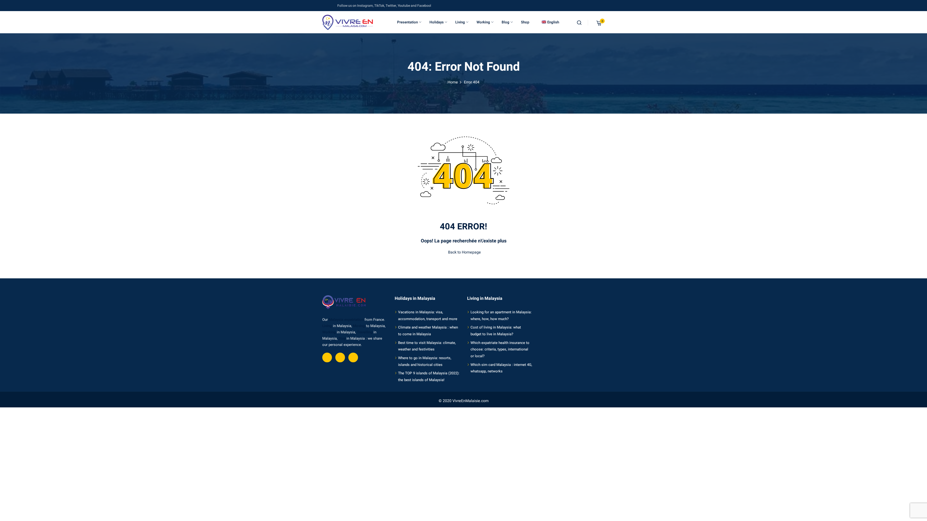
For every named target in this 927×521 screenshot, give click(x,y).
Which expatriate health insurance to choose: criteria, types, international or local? (500, 349)
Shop (525, 22)
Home (453, 82)
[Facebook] (327, 357)
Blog (505, 22)
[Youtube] (340, 357)
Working (483, 22)
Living (460, 22)
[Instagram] (353, 357)
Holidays (436, 22)
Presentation (407, 22)
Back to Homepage (464, 252)
